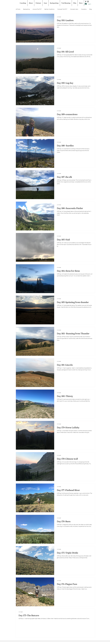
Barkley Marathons (49, 9)
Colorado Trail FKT (62, 9)
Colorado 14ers (74, 9)
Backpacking (26, 9)
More (82, 9)
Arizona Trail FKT (37, 9)
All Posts (18, 9)
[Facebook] (86, 1)
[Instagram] (88, 1)
